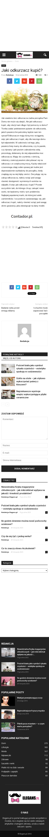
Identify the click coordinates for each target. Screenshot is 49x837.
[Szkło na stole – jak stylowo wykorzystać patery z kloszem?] (8, 381)
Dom (3, 65)
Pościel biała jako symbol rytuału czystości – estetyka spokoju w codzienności (30, 368)
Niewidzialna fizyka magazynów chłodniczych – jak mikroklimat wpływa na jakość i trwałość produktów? (23, 490)
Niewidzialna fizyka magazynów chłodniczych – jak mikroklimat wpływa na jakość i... (31, 652)
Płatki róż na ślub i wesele (12, 767)
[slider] (9, 227)
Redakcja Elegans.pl (9, 497)
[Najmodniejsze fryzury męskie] (8, 714)
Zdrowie (5, 759)
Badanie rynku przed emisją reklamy (10, 309)
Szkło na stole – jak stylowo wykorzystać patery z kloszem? (30, 381)
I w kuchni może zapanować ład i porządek (40, 311)
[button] (45, 55)
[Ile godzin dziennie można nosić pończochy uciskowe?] (8, 681)
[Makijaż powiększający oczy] (8, 701)
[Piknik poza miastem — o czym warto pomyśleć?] (8, 727)
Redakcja (10, 75)
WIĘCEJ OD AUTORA (12, 358)
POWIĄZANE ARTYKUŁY (13, 354)
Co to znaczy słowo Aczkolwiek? (18, 548)
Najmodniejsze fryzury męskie (31, 711)
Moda (4, 751)
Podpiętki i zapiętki (9, 771)
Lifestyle (5, 747)
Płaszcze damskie (9, 775)
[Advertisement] (24, 25)
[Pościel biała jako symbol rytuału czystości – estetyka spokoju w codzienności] (8, 368)
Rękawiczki (6, 755)
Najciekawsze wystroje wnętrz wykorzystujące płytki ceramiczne (31, 394)
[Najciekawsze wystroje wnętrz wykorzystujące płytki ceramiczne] (8, 394)
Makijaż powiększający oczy (29, 698)
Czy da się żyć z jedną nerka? (16, 536)
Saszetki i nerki (7, 763)
